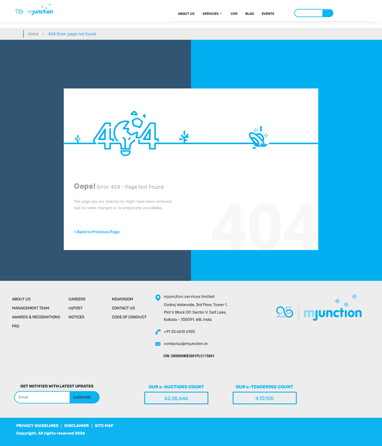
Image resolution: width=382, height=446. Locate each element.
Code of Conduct (129, 317)
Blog (249, 14)
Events (268, 14)
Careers (77, 299)
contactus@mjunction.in (185, 343)
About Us (186, 14)
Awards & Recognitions (36, 317)
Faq (15, 326)
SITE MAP (104, 425)
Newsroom (122, 299)
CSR (234, 14)
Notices (76, 317)
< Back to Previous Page (96, 231)
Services (210, 14)
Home (33, 33)
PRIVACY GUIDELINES (37, 425)
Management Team (30, 308)
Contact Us (123, 308)
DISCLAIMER (76, 425)
